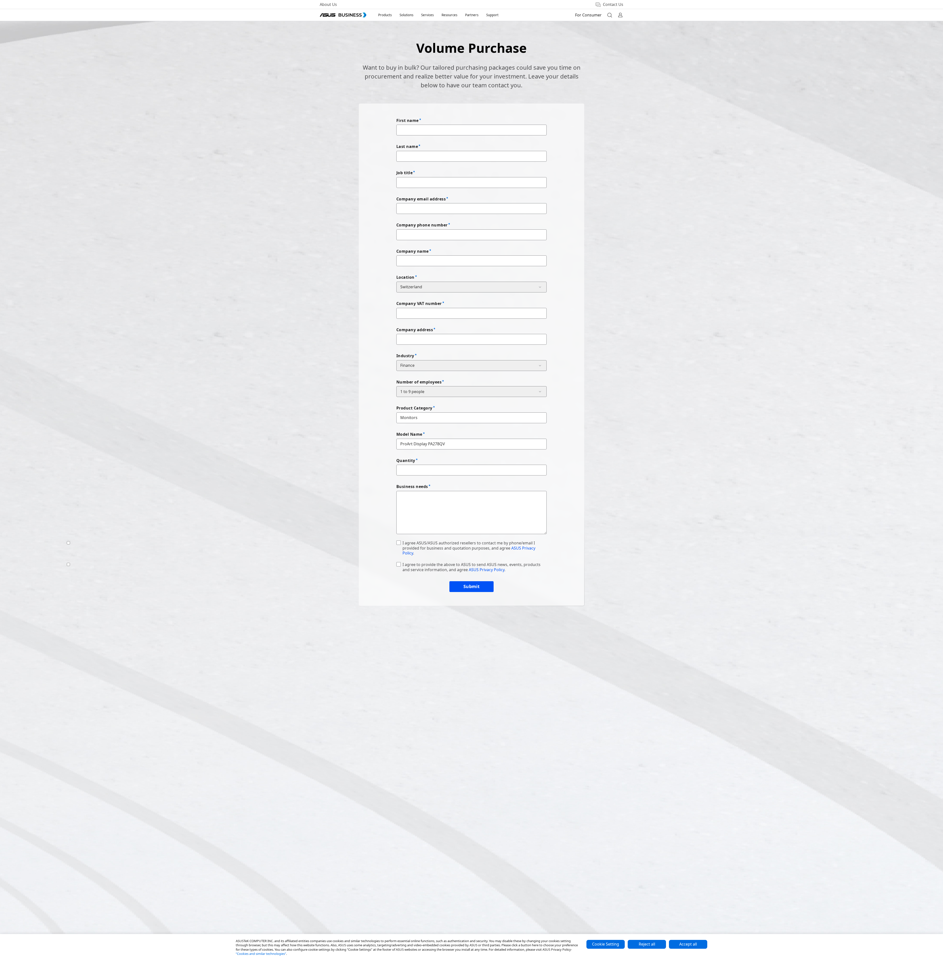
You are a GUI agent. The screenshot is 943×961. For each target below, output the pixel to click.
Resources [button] (449, 15)
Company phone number (422, 225)
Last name (407, 146)
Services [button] (427, 15)
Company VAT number (419, 303)
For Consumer (588, 15)
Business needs (412, 486)
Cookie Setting (605, 944)
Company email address (421, 199)
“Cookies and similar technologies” (261, 953)
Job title (404, 172)
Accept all (688, 944)
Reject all (647, 944)
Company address (414, 329)
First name (407, 120)
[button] (609, 15)
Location (405, 277)
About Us (328, 4)
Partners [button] (471, 15)
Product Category (414, 408)
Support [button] (492, 15)
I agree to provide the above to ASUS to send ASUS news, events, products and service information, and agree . (471, 567)
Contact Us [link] (613, 4)
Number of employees (419, 382)
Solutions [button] (406, 15)
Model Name (409, 434)
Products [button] (385, 15)
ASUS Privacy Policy (486, 569)
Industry (405, 355)
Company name (412, 251)
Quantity (405, 460)
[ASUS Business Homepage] (343, 15)
